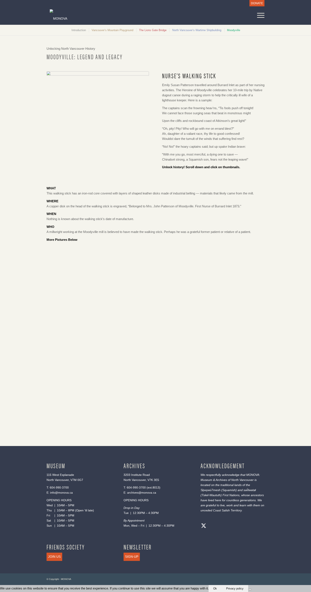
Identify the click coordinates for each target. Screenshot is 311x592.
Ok (215, 588)
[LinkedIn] (229, 526)
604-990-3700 (59, 487)
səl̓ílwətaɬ (250, 490)
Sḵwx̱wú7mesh (210, 490)
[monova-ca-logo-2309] (126, 18)
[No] (250, 589)
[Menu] (259, 15)
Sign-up (131, 556)
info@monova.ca (61, 492)
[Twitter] (204, 526)
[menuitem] (255, 3)
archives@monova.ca (141, 492)
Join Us (54, 556)
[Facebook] (212, 526)
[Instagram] (220, 526)
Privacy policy (235, 588)
